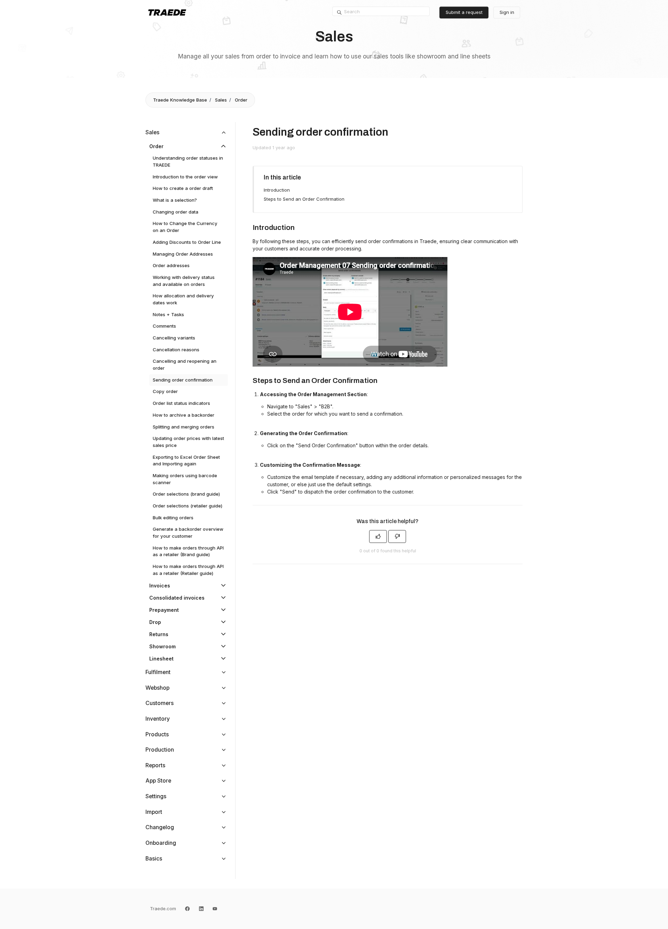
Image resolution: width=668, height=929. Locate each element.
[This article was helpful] (378, 536)
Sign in (507, 12)
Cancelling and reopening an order (184, 364)
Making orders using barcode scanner (185, 479)
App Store (158, 780)
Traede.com (163, 908)
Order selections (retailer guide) (187, 505)
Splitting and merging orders (183, 427)
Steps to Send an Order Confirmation (304, 199)
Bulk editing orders (173, 517)
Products (157, 734)
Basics (153, 858)
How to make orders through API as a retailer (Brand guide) (188, 551)
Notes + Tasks (168, 314)
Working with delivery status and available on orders (184, 280)
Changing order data (175, 212)
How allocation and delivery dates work (183, 299)
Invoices (159, 585)
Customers (159, 703)
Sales (221, 100)
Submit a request (464, 12)
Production (159, 749)
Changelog (159, 827)
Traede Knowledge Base (180, 100)
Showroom (162, 646)
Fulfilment (157, 672)
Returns (158, 634)
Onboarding (160, 843)
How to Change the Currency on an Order (185, 227)
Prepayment (164, 610)
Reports (155, 765)
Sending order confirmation (183, 380)
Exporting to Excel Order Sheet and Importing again (186, 460)
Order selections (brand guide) (186, 494)
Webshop (157, 687)
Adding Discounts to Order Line (187, 242)
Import (153, 812)
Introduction (277, 190)
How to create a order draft (183, 188)
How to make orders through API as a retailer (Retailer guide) (188, 569)
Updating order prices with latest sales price (188, 441)
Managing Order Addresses (183, 254)
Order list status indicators (181, 403)
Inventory (157, 718)
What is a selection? (175, 200)
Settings (155, 796)
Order (241, 100)
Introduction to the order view (185, 176)
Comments (164, 326)
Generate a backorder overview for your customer (188, 532)
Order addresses (171, 265)
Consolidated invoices (177, 598)
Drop (155, 622)
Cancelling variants (174, 338)
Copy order (165, 391)
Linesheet (161, 659)
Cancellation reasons (176, 349)
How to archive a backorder (183, 415)
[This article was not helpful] (397, 536)
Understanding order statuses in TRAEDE (188, 161)
